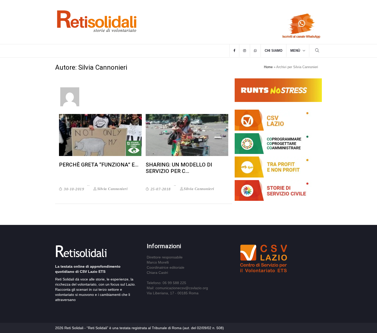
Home (268, 67)
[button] (317, 51)
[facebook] (234, 50)
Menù (295, 51)
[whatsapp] (255, 50)
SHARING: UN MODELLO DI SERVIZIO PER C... (179, 168)
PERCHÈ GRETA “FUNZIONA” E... (98, 165)
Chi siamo (273, 51)
